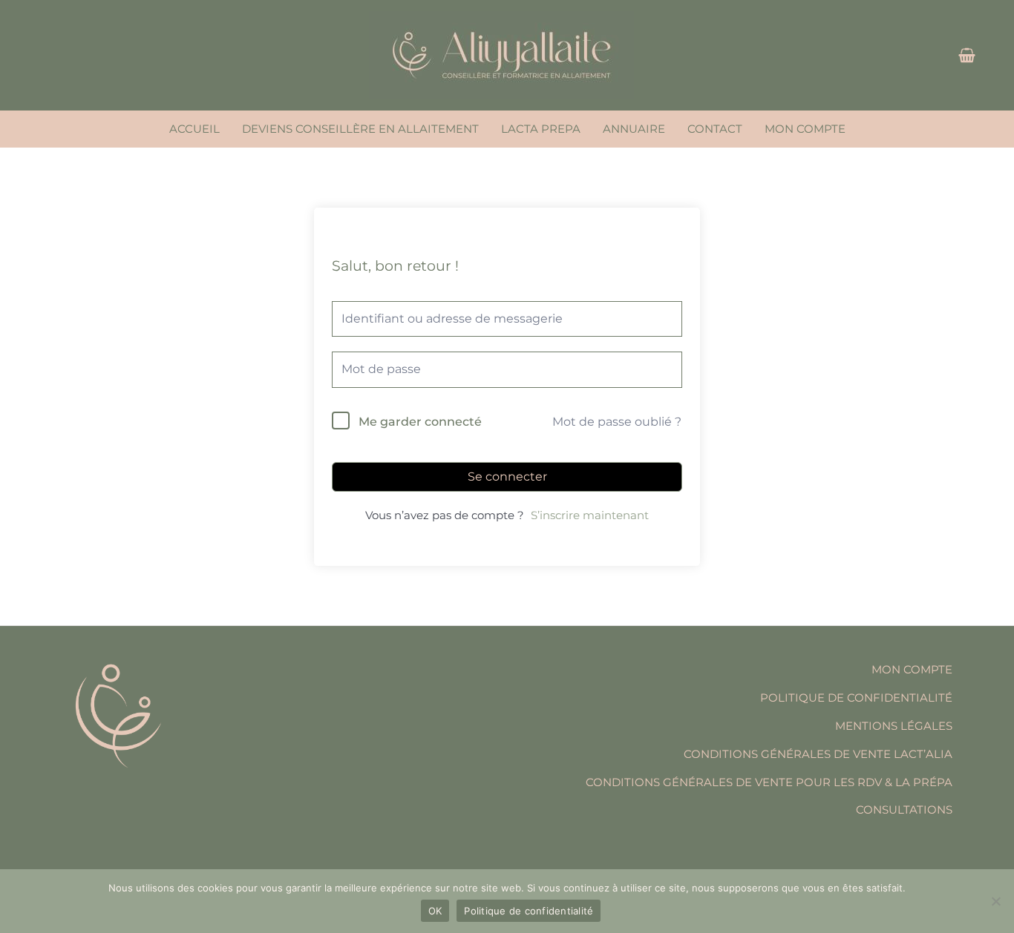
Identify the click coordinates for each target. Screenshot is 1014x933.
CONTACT (714, 129)
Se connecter (507, 476)
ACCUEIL (194, 129)
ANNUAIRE (634, 129)
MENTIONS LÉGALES (893, 726)
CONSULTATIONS (904, 809)
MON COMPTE (805, 129)
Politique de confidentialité (528, 911)
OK (435, 911)
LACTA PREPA (540, 129)
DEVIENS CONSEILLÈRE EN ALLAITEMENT (360, 129)
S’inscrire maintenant (590, 515)
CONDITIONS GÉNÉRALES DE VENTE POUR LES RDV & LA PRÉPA (769, 782)
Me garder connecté (420, 422)
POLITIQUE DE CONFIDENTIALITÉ (856, 697)
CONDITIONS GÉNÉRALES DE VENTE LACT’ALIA (818, 754)
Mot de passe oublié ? (616, 422)
